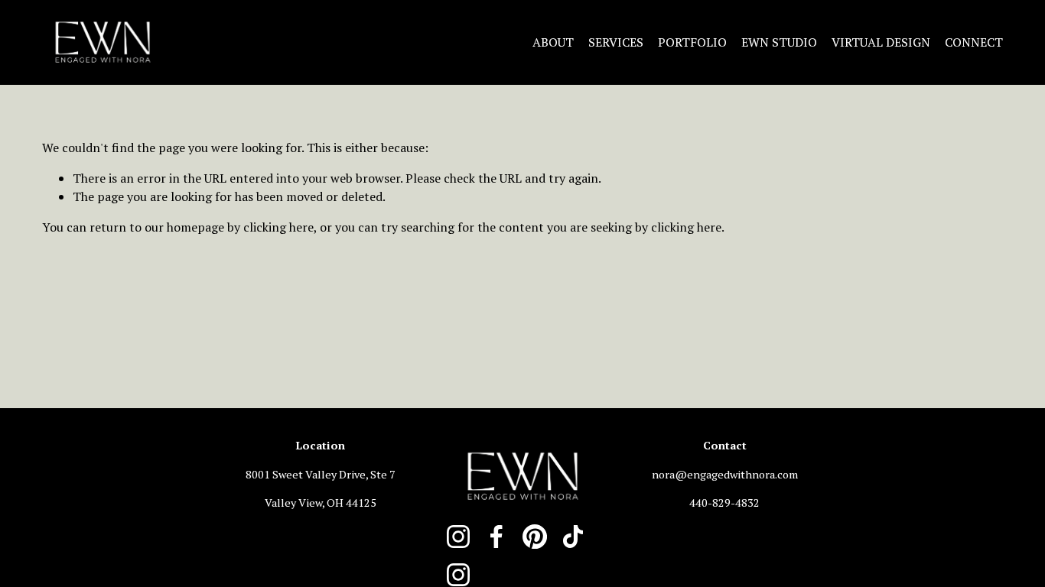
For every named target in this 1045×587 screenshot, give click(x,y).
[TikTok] (573, 536)
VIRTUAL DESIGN (881, 42)
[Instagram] (458, 536)
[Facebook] (496, 536)
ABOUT (553, 42)
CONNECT (974, 42)
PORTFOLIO (692, 42)
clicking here (278, 227)
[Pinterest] (534, 536)
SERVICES (615, 42)
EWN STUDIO (779, 42)
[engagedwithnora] (458, 575)
